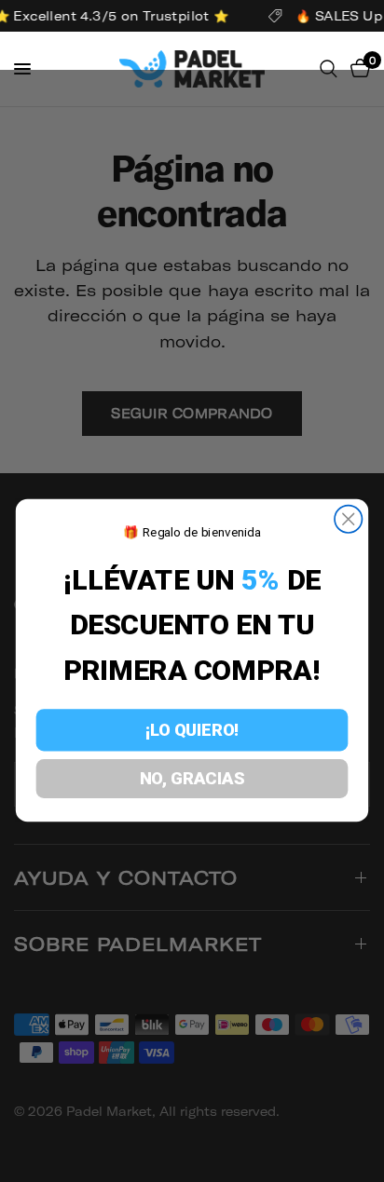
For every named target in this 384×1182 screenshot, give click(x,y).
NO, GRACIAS (192, 779)
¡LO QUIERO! (192, 730)
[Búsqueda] (328, 69)
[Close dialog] (348, 519)
